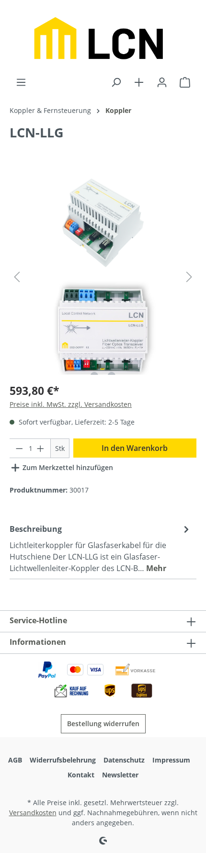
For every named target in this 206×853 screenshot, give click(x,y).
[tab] (101, 548)
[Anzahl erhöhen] (41, 448)
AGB (15, 759)
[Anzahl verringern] (19, 448)
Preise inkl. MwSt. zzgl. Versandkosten (71, 404)
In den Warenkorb (135, 448)
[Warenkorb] (184, 82)
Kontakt (81, 774)
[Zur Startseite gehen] (103, 38)
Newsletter (120, 774)
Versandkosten (33, 812)
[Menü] (21, 82)
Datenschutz (124, 759)
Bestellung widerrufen (103, 723)
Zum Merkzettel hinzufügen (67, 467)
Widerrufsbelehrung (63, 759)
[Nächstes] (189, 276)
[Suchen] (115, 82)
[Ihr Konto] (161, 82)
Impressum (171, 759)
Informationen (38, 642)
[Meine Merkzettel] (138, 82)
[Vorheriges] (17, 276)
